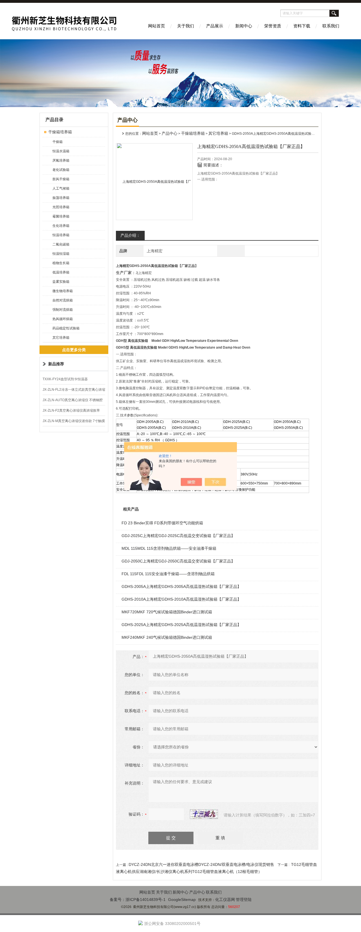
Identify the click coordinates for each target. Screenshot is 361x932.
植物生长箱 (60, 263)
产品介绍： (130, 235)
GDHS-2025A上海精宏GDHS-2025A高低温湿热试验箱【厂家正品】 (181, 624)
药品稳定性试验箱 (66, 328)
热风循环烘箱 (62, 319)
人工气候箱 (60, 188)
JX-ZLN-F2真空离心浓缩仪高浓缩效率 (71, 410)
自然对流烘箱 (62, 300)
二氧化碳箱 (60, 244)
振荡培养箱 (60, 198)
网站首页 (156, 25)
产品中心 (169, 133)
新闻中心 (243, 25)
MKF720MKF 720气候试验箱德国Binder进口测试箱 (167, 612)
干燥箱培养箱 (60, 132)
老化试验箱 (60, 170)
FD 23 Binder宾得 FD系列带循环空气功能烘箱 (162, 523)
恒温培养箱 (60, 235)
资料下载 (301, 25)
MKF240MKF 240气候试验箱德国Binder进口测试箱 (167, 637)
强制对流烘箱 (62, 310)
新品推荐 (56, 364)
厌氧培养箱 (60, 160)
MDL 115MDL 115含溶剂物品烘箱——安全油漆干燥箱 (169, 548)
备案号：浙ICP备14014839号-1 (138, 899)
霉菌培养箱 (60, 216)
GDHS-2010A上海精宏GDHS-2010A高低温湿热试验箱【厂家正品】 (181, 599)
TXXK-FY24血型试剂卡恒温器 (65, 379)
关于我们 (185, 25)
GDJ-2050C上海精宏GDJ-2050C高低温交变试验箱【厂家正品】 (178, 561)
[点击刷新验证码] (204, 814)
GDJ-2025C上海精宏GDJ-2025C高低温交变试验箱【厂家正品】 (178, 535)
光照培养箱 (60, 207)
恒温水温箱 (60, 151)
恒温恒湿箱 (60, 254)
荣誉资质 (272, 25)
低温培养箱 (60, 272)
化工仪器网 (225, 899)
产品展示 (214, 25)
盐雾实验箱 (60, 282)
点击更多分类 (74, 349)
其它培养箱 (60, 338)
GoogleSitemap (182, 899)
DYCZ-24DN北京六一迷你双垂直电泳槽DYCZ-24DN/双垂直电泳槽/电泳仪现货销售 (201, 864)
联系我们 (330, 25)
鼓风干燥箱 (60, 179)
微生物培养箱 (62, 291)
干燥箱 (57, 142)
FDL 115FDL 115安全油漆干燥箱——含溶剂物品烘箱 (168, 574)
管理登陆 (244, 899)
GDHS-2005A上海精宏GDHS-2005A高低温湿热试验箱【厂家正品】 (181, 586)
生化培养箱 (60, 226)
